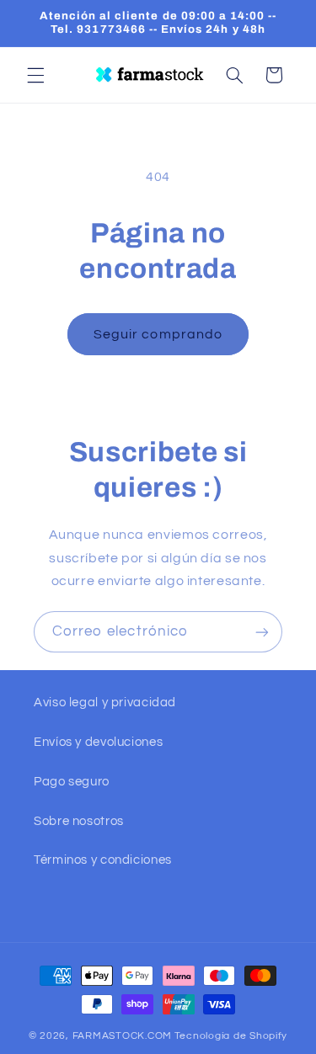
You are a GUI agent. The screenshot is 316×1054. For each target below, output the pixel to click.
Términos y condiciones (103, 860)
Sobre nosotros (79, 821)
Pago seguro (72, 781)
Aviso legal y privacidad (105, 702)
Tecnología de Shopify (230, 1036)
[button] (35, 75)
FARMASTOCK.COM (122, 1036)
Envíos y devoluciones (98, 742)
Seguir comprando (158, 334)
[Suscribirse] (262, 631)
